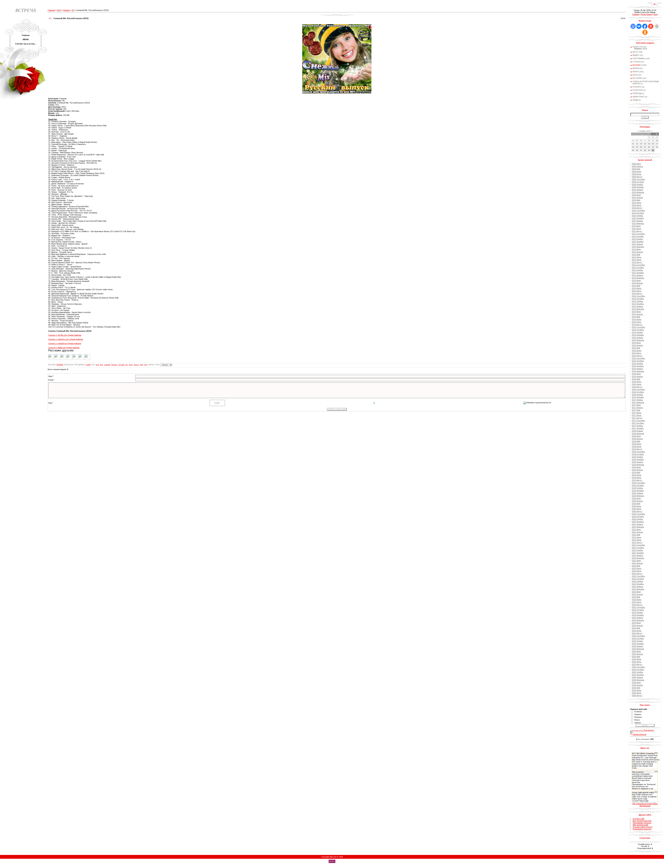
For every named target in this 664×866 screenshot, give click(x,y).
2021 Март (636, 529)
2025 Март (636, 651)
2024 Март (636, 623)
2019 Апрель (637, 470)
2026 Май (636, 688)
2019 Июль (636, 478)
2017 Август (637, 418)
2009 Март (636, 164)
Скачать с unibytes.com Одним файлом (65, 339)
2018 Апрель (637, 439)
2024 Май (636, 628)
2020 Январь (637, 493)
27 (641, 150)
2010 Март (636, 195)
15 (649, 144)
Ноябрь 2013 (645, 131)
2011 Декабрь (638, 242)
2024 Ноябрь (637, 641)
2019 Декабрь (638, 491)
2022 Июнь (636, 568)
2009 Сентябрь (638, 179)
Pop (145, 365)
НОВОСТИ (637, 47)
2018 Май (636, 441)
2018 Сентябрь (638, 452)
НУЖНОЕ (637, 87)
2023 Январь (637, 587)
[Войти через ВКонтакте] (639, 26)
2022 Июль (636, 571)
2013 (59, 10)
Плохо (637, 720)
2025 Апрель (637, 654)
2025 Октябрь (638, 670)
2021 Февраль (638, 527)
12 (637, 144)
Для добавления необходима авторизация (645, 805)
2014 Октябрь (638, 330)
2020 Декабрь (638, 522)
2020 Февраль (638, 496)
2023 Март (636, 592)
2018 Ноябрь (637, 457)
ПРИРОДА (637, 93)
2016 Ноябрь (637, 395)
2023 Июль (636, 602)
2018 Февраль (638, 433)
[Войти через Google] (657, 26)
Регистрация (646, 14)
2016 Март (636, 374)
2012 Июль (636, 260)
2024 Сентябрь (638, 636)
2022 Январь (637, 555)
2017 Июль (636, 415)
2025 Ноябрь (637, 672)
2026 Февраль (638, 680)
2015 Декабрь (638, 366)
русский (121, 365)
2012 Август (637, 262)
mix (126, 365)
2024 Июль (636, 631)
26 (637, 150)
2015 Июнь (636, 350)
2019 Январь (637, 462)
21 (645, 147)
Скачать (114, 365)
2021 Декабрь (638, 553)
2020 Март (636, 498)
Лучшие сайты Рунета (642, 827)
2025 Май (636, 657)
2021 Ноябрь (637, 550)
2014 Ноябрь (637, 332)
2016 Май (636, 379)
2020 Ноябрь (637, 519)
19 (637, 147)
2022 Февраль (638, 558)
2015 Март (636, 343)
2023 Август (637, 605)
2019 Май (636, 472)
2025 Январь (637, 646)
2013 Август (637, 293)
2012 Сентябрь (638, 265)
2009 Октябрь (638, 182)
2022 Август (637, 574)
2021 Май (636, 535)
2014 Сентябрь (638, 327)
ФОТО (635, 52)
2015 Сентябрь (638, 358)
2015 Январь (637, 338)
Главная (51, 10)
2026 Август (637, 695)
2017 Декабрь (638, 428)
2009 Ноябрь (637, 184)
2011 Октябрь (638, 236)
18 (633, 147)
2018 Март (636, 436)
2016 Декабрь (638, 397)
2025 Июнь (636, 659)
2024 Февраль (638, 620)
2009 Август (637, 177)
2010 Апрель (637, 197)
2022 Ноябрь (637, 581)
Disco (131, 365)
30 (73, 10)
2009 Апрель (637, 166)
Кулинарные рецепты (642, 829)
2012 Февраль (638, 247)
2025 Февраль (638, 649)
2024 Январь (637, 618)
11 (633, 144)
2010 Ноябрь (637, 216)
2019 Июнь (636, 475)
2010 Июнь (636, 203)
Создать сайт (638, 819)
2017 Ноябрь (637, 426)
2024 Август (637, 633)
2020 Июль (636, 509)
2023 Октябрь (638, 610)
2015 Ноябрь (637, 363)
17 (657, 144)
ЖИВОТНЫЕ (638, 97)
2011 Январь (637, 221)
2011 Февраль (638, 223)
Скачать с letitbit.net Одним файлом (64, 348)
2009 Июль (636, 174)
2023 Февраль (638, 589)
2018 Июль (636, 446)
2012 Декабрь (638, 273)
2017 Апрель (637, 408)
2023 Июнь (636, 599)
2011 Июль (636, 229)
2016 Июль (636, 384)
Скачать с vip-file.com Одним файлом (64, 335)
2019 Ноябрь (637, 488)
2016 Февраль (638, 371)
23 (653, 147)
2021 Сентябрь (638, 545)
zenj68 (88, 365)
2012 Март (636, 249)
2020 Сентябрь (638, 514)
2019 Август (637, 480)
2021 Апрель (637, 532)
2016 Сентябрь (638, 389)
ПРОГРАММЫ (639, 58)
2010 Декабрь (638, 218)
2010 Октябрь (638, 213)
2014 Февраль (638, 309)
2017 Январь (637, 400)
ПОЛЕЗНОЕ (638, 90)
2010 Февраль (638, 192)
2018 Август (637, 449)
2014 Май (636, 317)
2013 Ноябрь (637, 301)
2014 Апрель (637, 314)
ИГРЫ (635, 75)
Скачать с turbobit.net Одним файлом (64, 343)
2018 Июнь (636, 444)
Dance (136, 365)
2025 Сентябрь (638, 667)
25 (633, 150)
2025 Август (637, 664)
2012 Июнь (636, 257)
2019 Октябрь (638, 485)
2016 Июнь (636, 382)
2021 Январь (637, 524)
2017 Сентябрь (638, 421)
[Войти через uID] (633, 26)
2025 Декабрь (638, 675)
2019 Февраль (638, 465)
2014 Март (636, 312)
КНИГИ (636, 72)
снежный (107, 365)
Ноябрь (66, 10)
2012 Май (636, 255)
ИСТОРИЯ (637, 78)
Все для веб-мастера (642, 821)
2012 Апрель (637, 252)
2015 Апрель (637, 345)
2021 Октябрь (638, 548)
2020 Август (637, 511)
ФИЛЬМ (636, 68)
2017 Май (636, 410)
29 (649, 150)
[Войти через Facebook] (644, 26)
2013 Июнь (636, 288)
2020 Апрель (637, 501)
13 (641, 144)
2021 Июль (636, 540)
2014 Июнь (636, 319)
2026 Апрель (637, 685)
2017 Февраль (638, 402)
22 (649, 147)
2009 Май (636, 169)
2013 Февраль (638, 278)
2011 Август (637, 231)
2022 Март (636, 561)
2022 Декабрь (638, 584)
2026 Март (636, 682)
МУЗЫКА (60, 365)
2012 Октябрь (638, 267)
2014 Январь (637, 306)
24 (657, 147)
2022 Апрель (637, 563)
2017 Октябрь (638, 423)
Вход (655, 14)
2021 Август (637, 542)
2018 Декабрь (638, 459)
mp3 (97, 365)
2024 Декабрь (638, 644)
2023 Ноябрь (637, 612)
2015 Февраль (638, 340)
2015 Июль (636, 353)
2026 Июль (636, 693)
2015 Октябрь (638, 361)
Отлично (638, 712)
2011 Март (636, 226)
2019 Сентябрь (638, 483)
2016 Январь (637, 369)
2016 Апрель (637, 376)
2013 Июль (636, 291)
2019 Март (636, 467)
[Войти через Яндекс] (650, 26)
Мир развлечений (640, 825)
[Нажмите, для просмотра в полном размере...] (336, 93)
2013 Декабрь (638, 304)
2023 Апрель (637, 594)
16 (653, 144)
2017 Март (636, 405)
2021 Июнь (636, 537)
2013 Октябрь (638, 299)
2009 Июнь (636, 172)
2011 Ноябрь (637, 239)
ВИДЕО (636, 55)
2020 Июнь (636, 506)
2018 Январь (637, 431)
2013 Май (636, 286)
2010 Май (636, 200)
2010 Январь (637, 190)
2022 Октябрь (638, 579)
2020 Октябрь (638, 516)
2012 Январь (637, 244)
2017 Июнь (636, 413)
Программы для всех (642, 823)
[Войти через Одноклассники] (645, 32)
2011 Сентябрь (638, 234)
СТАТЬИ (636, 62)
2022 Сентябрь (638, 576)
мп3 (101, 365)
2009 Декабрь (638, 187)
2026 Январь (637, 677)
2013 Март (636, 280)
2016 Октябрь (638, 392)
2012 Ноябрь (637, 270)
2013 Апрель (637, 283)
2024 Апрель (637, 625)
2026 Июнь (636, 690)
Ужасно (637, 723)
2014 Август (637, 325)
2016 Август (637, 387)
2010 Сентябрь (638, 210)
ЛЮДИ (635, 100)
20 (641, 147)
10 (657, 140)
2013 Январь (637, 275)
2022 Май (636, 566)
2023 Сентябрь (638, 607)
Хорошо (637, 714)
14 (645, 144)
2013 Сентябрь (638, 296)
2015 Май (636, 348)
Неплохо (638, 717)
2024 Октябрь (638, 638)
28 (645, 150)
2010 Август (637, 208)
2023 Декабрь (638, 615)
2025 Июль (636, 662)
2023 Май (636, 597)
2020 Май (636, 504)
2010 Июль (636, 205)
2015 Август (637, 356)
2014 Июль (636, 322)
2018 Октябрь (638, 454)
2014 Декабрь (638, 335)
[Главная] (654, 5)
